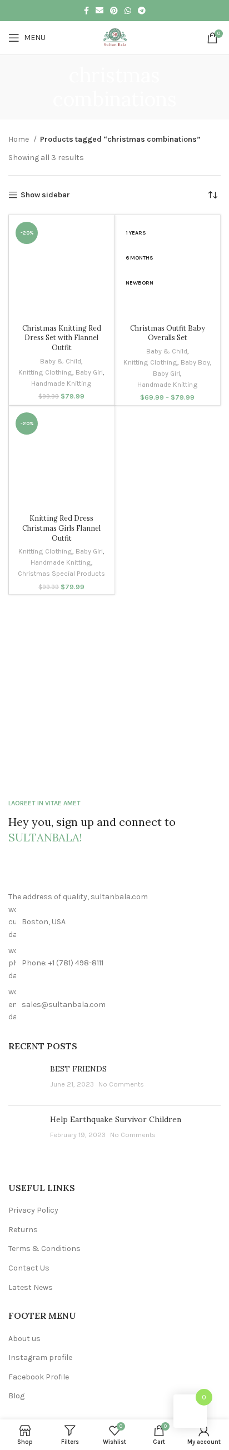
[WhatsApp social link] (128, 10)
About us (24, 1338)
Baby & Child (60, 361)
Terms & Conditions (44, 1248)
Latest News (30, 1287)
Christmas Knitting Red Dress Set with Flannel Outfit (61, 337)
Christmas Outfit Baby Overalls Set (167, 332)
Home (19, 139)
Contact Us (28, 1268)
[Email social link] (99, 10)
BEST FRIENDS (78, 1069)
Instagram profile (40, 1357)
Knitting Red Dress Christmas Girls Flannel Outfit (61, 528)
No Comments (121, 1084)
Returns (23, 1229)
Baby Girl (89, 372)
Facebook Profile (38, 1377)
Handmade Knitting (61, 383)
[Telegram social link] (142, 10)
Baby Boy (195, 362)
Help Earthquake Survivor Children (115, 1119)
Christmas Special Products (61, 573)
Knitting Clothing (45, 372)
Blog (16, 1396)
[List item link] (114, 963)
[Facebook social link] (86, 10)
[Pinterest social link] (114, 10)
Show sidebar (45, 195)
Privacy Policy (33, 1210)
